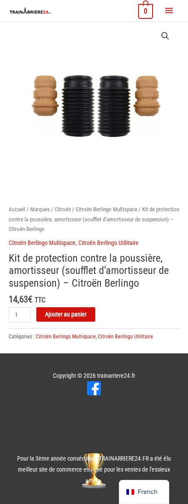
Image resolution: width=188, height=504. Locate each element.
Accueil (17, 209)
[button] (165, 36)
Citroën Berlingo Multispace (106, 209)
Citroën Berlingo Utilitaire (108, 242)
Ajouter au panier (66, 314)
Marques (40, 209)
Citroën (63, 209)
